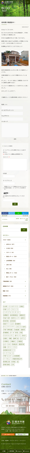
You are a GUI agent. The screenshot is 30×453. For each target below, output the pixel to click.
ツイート (12, 213)
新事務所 (17, 324)
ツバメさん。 (5, 219)
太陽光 (5, 338)
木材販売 (5, 341)
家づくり (17, 335)
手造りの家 (6, 318)
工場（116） (9, 265)
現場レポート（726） (12, 273)
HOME (2, 440)
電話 (4, 451)
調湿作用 (21, 344)
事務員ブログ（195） (8, 286)
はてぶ (25, 213)
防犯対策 (5, 321)
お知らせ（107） (10, 244)
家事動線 (5, 333)
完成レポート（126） (11, 256)
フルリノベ (15, 309)
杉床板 (13, 362)
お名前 (5, 173)
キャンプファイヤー (9, 327)
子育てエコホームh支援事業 (11, 356)
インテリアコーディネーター (11, 312)
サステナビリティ (8, 335)
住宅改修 (12, 321)
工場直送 (19, 341)
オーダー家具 (14, 333)
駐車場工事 (6, 362)
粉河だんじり (15, 318)
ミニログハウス (13, 306)
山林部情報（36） (11, 260)
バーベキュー (7, 359)
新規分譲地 (6, 365)
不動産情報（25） (8, 281)
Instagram (19, 451)
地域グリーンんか (8, 324)
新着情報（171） (7, 296)
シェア (5, 213)
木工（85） (9, 269)
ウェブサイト (5, 115)
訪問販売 (5, 315)
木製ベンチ (6, 309)
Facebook (27, 451)
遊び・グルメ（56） (11, 277)
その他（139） (10, 248)
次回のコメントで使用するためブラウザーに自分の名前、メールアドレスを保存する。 (15, 188)
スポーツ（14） (10, 252)
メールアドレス (7, 110)
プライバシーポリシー (14, 440)
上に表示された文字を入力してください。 (14, 196)
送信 (15, 139)
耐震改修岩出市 (17, 359)
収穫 (4, 347)
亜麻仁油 (15, 338)
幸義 (10, 338)
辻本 (13, 365)
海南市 (23, 330)
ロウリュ (22, 338)
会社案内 (7, 440)
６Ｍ (9, 344)
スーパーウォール (8, 353)
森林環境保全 (14, 315)
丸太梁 (5, 306)
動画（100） (6, 291)
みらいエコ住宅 (21, 327)
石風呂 (22, 306)
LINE (18, 213)
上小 (4, 344)
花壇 (21, 333)
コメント (6, 157)
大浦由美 (16, 330)
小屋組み (12, 341)
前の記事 (5, 215)
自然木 (23, 318)
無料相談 (11, 406)
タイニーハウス (12, 347)
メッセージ (4, 121)
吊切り (24, 335)
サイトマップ (22, 440)
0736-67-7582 (13, 399)
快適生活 (14, 344)
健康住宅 (22, 315)
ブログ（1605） (7, 240)
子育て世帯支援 (7, 330)
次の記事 (25, 215)
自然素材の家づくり (9, 350)
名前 (4, 104)
